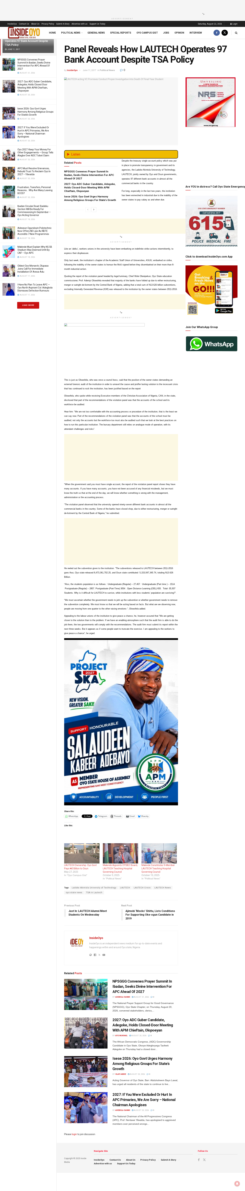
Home (52, 32)
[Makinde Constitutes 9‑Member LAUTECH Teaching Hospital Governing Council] (159, 853)
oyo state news (74, 892)
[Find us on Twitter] (225, 33)
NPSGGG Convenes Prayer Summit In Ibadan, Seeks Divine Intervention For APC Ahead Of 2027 (89, 175)
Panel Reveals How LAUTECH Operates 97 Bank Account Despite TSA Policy (26, 40)
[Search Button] (236, 33)
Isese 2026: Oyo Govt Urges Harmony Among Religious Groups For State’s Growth (36, 111)
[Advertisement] (121, 7)
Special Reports (120, 32)
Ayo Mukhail (121, 1036)
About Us (35, 24)
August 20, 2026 (138, 1036)
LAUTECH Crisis (142, 888)
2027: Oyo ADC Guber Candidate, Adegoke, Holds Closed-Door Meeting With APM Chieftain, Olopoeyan (90, 188)
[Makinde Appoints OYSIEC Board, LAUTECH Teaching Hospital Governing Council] (120, 853)
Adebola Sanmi (122, 997)
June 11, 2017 (89, 70)
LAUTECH (125, 888)
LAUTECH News (162, 888)
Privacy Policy (48, 24)
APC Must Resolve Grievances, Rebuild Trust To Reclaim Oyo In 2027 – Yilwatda (34, 171)
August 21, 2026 (141, 997)
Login (235, 24)
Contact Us (24, 24)
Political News (70, 32)
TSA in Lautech (94, 892)
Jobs (166, 32)
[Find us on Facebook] (217, 33)
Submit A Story (63, 24)
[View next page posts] (93, 209)
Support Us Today (97, 24)
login (74, 1134)
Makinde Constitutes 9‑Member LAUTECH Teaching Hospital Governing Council (158, 868)
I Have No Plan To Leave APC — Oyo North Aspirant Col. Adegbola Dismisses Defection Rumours (35, 287)
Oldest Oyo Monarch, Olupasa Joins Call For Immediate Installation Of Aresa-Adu (33, 268)
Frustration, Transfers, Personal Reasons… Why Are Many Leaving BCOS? (35, 190)
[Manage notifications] (237, 1183)
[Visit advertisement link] (121, 721)
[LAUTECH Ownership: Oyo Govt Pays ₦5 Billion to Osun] (82, 853)
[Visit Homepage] (24, 33)
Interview (196, 32)
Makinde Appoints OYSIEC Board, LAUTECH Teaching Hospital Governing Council (120, 868)
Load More (28, 305)
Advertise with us (80, 24)
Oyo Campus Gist (147, 32)
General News (96, 32)
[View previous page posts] (87, 209)
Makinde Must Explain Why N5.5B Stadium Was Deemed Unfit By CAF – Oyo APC (35, 250)
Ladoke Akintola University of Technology (94, 888)
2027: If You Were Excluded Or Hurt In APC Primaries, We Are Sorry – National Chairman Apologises (143, 1099)
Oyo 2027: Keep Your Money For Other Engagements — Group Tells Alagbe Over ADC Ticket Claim (35, 152)
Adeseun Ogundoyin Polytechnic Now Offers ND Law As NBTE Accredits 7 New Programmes (35, 231)
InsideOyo (12, 24)
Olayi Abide (120, 1074)
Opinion (179, 32)
